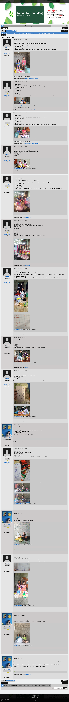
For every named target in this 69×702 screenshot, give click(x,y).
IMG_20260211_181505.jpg (18, 312)
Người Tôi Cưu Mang (4, 699)
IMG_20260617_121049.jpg (18, 138)
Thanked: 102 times (7, 53)
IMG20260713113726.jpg (18, 105)
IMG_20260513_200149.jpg (18, 168)
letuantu (29, 441)
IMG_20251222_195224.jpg (18, 416)
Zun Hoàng (36, 78)
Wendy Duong (7, 437)
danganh (29, 78)
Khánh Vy (32, 78)
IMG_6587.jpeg (16, 544)
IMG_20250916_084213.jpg (18, 503)
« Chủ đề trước (4, 28)
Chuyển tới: (52, 688)
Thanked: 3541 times (7, 443)
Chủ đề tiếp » (65, 28)
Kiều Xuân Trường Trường (32, 143)
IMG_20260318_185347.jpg (18, 260)
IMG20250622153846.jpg (18, 605)
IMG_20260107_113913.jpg (18, 362)
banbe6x (26, 172)
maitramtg (26, 78)
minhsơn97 (35, 441)
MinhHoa (7, 47)
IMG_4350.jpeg (16, 645)
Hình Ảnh (4, 35)
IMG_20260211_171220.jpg (18, 329)
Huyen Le (35, 172)
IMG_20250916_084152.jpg (18, 492)
